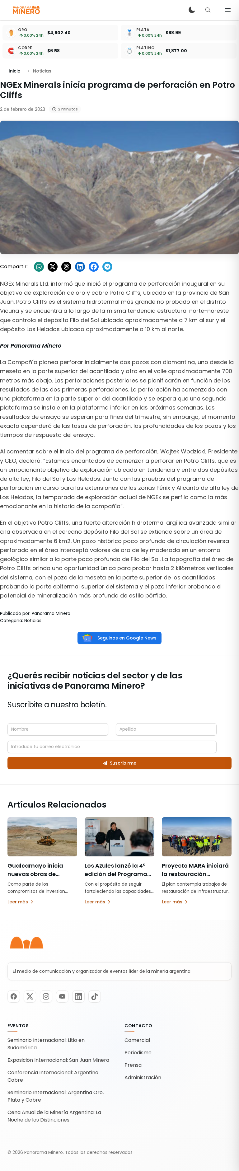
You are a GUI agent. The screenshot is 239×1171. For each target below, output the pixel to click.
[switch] (191, 10)
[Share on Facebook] (94, 267)
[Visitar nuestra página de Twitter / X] (30, 996)
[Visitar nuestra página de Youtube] (62, 996)
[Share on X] (53, 267)
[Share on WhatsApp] (39, 267)
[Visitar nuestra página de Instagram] (46, 996)
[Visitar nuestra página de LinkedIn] (78, 996)
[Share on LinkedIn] (80, 267)
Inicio (15, 71)
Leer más (17, 902)
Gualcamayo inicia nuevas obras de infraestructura (35, 874)
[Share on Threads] (66, 267)
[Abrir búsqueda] (208, 10)
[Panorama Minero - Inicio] (26, 10)
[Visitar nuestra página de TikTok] (94, 996)
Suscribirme (123, 763)
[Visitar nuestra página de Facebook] (13, 996)
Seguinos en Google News (127, 638)
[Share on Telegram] (107, 267)
